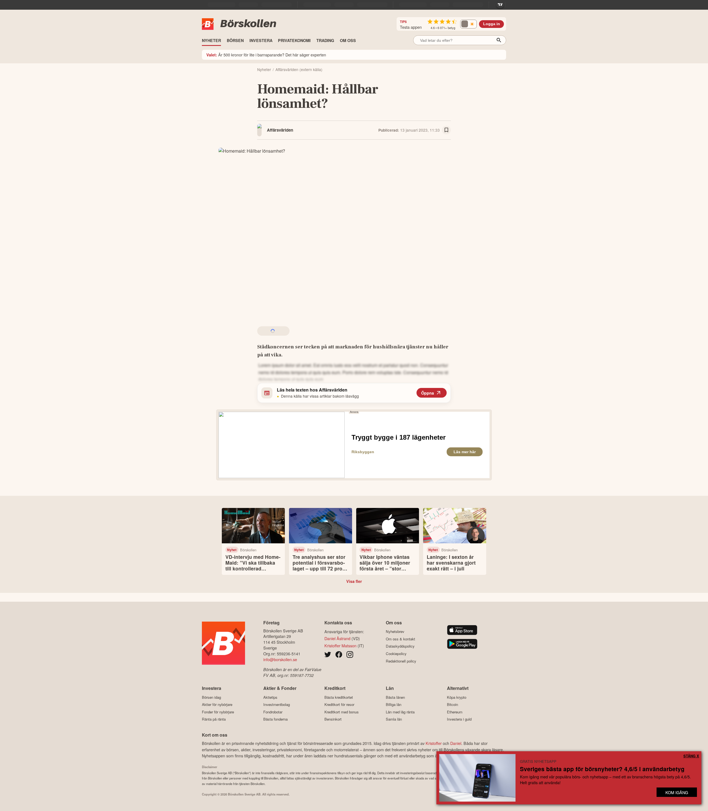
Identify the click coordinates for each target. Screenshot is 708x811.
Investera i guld (459, 719)
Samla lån (394, 719)
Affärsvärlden (280, 130)
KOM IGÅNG (676, 792)
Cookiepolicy (396, 653)
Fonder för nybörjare (218, 711)
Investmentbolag (276, 704)
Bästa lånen (395, 697)
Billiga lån (393, 704)
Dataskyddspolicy (400, 646)
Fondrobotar (272, 711)
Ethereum (454, 711)
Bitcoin (452, 704)
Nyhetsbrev (395, 631)
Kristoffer (434, 743)
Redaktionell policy (401, 661)
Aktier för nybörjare (217, 704)
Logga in (491, 24)
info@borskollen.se (280, 659)
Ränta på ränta (214, 719)
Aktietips (270, 697)
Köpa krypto (456, 697)
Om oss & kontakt (400, 639)
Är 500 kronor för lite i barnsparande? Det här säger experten (266, 55)
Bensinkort (333, 719)
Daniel (455, 743)
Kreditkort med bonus (341, 711)
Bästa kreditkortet (338, 697)
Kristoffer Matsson (340, 645)
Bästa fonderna (275, 719)
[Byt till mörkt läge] (468, 24)
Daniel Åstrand (337, 638)
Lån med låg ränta (400, 711)
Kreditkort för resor (339, 704)
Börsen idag (211, 697)
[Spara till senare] (446, 130)
